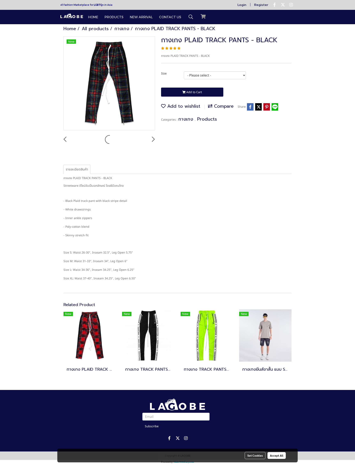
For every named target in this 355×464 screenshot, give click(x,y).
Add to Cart (194, 92)
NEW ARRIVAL (141, 17)
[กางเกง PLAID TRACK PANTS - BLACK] (109, 83)
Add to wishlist (183, 106)
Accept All (276, 455)
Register (261, 4)
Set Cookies (255, 455)
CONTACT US (170, 17)
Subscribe (152, 426)
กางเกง (186, 119)
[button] (190, 17)
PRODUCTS (114, 17)
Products (207, 119)
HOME (93, 17)
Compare (223, 106)
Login (241, 4)
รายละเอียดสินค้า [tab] (77, 169)
